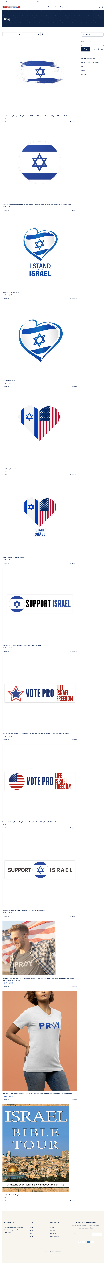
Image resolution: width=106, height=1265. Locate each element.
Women (84, 74)
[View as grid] (38, 34)
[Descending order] (19, 34)
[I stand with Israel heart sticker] (39, 252)
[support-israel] (11, 6)
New (83, 70)
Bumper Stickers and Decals (90, 62)
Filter (85, 49)
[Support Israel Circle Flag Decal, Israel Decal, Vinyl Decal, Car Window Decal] (39, 870)
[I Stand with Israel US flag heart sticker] (39, 517)
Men (83, 66)
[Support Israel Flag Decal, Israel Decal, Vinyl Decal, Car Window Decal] (39, 605)
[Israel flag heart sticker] (39, 340)
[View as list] (42, 34)
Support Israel (57, 1251)
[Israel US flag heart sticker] (39, 428)
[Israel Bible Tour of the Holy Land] (39, 1148)
